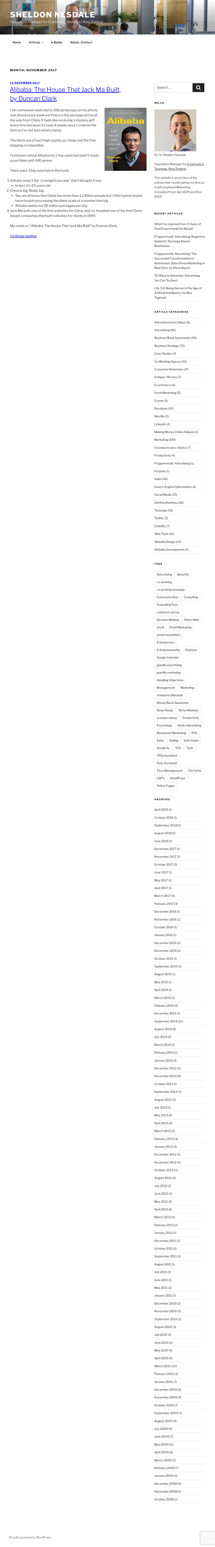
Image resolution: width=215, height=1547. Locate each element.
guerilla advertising (169, 665)
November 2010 (165, 1311)
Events (159, 400)
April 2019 (161, 809)
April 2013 (161, 1123)
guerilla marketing (169, 672)
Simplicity (163, 748)
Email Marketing (165, 392)
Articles (34, 42)
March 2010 (162, 1366)
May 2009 (161, 1444)
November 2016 (165, 919)
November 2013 (165, 1076)
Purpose (160, 471)
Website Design (164, 541)
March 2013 (162, 1131)
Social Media (163, 494)
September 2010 (165, 1319)
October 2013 (163, 1084)
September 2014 (165, 1021)
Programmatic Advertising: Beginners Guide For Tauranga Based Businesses (179, 241)
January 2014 (163, 1060)
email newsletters (168, 635)
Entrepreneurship (168, 650)
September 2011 (165, 1256)
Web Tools (161, 534)
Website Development (169, 549)
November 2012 (165, 1162)
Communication (167, 597)
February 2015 (164, 1005)
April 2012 (161, 1209)
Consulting (191, 597)
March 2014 (162, 1044)
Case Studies (163, 353)
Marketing (161, 439)
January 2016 (163, 935)
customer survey (168, 612)
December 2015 (165, 943)
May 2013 (161, 1115)
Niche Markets (188, 710)
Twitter (159, 518)
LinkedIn (160, 424)
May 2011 (161, 1287)
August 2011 (162, 1264)
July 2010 (160, 1334)
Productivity (162, 455)
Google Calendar (168, 657)
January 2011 (163, 1295)
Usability (160, 526)
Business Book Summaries (172, 338)
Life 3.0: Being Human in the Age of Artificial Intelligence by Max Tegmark (178, 292)
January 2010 (163, 1382)
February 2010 (164, 1374)
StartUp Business (166, 502)
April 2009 (161, 1452)
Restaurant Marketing (171, 733)
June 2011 (161, 1280)
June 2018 (161, 841)
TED (178, 748)
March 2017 (162, 895)
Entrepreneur (165, 642)
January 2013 (163, 1146)
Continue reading (23, 236)
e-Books (56, 42)
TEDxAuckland (167, 755)
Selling (173, 740)
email (160, 627)
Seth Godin (191, 740)
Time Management (169, 770)
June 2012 (161, 1193)
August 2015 (163, 974)
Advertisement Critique (170, 322)
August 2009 (163, 1421)
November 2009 (165, 1397)
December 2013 (165, 1068)
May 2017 (161, 880)
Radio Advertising (189, 725)
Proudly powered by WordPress (30, 1537)
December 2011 (165, 1240)
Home (17, 42)
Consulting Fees (167, 604)
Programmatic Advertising (172, 463)
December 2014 (165, 1013)
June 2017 (161, 872)
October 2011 (163, 1248)
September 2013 (165, 1091)
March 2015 (162, 998)
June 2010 (161, 1342)
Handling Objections (170, 680)
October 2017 (163, 864)
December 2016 (165, 911)
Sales (158, 479)
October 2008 (164, 1499)
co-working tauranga (171, 589)
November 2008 (165, 1491)
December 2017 (165, 849)
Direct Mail (191, 619)
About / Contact (81, 42)
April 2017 (161, 888)
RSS (194, 733)
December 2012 (165, 1154)
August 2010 (163, 1327)
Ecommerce (162, 385)
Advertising (162, 330)
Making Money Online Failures (174, 432)
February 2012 (164, 1225)
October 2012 (163, 1170)
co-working (164, 582)
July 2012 (160, 1186)
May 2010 (161, 1350)
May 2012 (161, 1201)
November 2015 (165, 950)
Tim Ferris (194, 770)
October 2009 (164, 1405)
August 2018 (163, 833)
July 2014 (160, 1037)
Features (191, 650)
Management (166, 687)
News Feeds (165, 710)
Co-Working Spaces (167, 361)
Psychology (164, 725)
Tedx (189, 748)
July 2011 (160, 1272)
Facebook (161, 408)
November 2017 (165, 856)
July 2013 (160, 1107)
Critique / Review (165, 377)
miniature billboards (170, 695)
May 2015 (161, 982)
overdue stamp (167, 718)
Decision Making (168, 619)
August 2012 (163, 1178)
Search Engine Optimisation (173, 487)
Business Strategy (166, 346)
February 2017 (164, 903)
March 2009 (163, 1460)
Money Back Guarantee (173, 702)
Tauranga (160, 510)
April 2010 (161, 1358)
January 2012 (163, 1232)
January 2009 (163, 1475)
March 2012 (162, 1217)
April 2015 (161, 990)
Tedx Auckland (167, 763)
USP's (161, 778)
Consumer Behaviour (168, 369)
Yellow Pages (165, 785)
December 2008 (165, 1483)
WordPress (177, 778)
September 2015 (165, 966)
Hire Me (159, 416)
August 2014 (163, 1029)
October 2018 (163, 817)
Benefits (183, 574)
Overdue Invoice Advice (170, 447)
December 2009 (165, 1389)
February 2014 (164, 1052)
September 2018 (165, 825)
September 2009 (166, 1413)
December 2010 (165, 1303)
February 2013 (164, 1139)
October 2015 (163, 958)
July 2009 (161, 1428)
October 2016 (163, 927)
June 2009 (161, 1436)
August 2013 (163, 1099)
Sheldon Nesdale (53, 14)
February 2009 (164, 1468)
